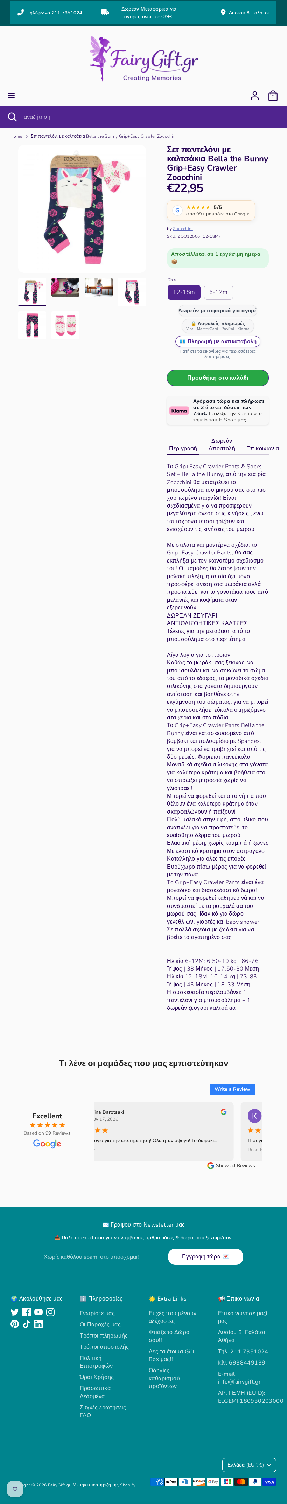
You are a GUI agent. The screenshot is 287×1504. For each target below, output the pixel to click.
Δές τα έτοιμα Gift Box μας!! (172, 1355)
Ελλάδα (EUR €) (245, 1465)
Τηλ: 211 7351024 (243, 1351)
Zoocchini (183, 229)
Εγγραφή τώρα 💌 (205, 1257)
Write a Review (232, 1089)
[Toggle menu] (11, 96)
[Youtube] (38, 1312)
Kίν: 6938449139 (242, 1363)
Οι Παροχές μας (100, 1325)
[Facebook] (26, 1312)
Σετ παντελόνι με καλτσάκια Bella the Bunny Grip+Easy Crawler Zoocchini (104, 136)
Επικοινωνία (262, 449)
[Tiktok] (26, 1324)
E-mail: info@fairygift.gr (239, 1378)
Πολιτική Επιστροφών (96, 1362)
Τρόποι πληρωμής (104, 1336)
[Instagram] (50, 1312)
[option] (82, 211)
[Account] (255, 92)
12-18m (184, 292)
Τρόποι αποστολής (104, 1347)
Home (16, 136)
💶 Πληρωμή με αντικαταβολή (218, 341)
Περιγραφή (183, 449)
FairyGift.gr (59, 1485)
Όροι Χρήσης (97, 1377)
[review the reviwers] (215, 1113)
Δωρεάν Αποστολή (222, 445)
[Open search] (12, 117)
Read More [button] (75, 1150)
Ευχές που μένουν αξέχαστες (172, 1317)
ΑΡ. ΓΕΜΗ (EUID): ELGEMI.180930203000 (251, 1397)
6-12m (218, 292)
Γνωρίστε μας (97, 1313)
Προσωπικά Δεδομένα (95, 1392)
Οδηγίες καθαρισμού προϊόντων (164, 1378)
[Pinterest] (14, 1324)
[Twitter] (14, 1312)
